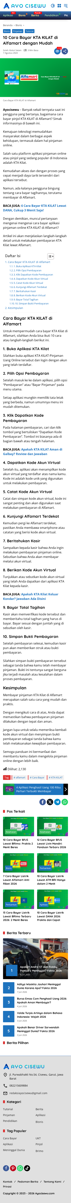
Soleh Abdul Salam (12, 50)
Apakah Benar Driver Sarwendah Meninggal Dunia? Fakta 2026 (38, 1029)
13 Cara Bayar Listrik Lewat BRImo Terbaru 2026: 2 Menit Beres (17, 916)
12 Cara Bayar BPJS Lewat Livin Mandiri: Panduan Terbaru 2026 (51, 843)
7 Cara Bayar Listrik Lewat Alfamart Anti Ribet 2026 (16, 879)
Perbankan (45, 868)
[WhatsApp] (65, 802)
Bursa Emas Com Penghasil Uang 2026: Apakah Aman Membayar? (42, 1000)
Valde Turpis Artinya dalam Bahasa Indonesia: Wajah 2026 (39, 1014)
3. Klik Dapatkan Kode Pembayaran (33, 274)
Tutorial (30, 31)
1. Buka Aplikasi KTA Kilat (27, 266)
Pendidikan (10, 1121)
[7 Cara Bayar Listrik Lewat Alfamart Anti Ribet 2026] (18, 863)
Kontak (7, 1181)
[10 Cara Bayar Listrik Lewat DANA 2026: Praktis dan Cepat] (52, 899)
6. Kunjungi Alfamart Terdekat (30, 287)
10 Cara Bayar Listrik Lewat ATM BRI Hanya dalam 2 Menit (51, 879)
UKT (38, 1138)
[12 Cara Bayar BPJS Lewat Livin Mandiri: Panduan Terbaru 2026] (52, 826)
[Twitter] (50, 802)
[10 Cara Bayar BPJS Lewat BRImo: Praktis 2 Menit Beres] (18, 826)
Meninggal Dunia (14, 1150)
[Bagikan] (65, 51)
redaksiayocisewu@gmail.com (28, 1093)
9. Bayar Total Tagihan (26, 299)
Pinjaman (17, 31)
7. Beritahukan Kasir (25, 291)
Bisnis (7, 31)
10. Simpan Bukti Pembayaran (32, 303)
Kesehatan (11, 831)
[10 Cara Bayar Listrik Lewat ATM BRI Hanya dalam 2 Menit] (52, 863)
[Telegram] (57, 802)
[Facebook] (42, 802)
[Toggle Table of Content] (48, 256)
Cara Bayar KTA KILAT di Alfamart (29, 262)
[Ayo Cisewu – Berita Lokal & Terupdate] (25, 5)
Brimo (39, 1151)
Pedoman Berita (28, 1181)
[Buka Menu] (59, 5)
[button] (53, 5)
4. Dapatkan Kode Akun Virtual (31, 278)
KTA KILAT (56, 777)
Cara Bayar (38, 777)
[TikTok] (27, 1168)
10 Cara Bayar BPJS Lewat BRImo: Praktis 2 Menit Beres (18, 843)
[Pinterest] (13, 1168)
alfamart (20, 777)
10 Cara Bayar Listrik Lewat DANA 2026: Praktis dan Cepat (50, 916)
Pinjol (39, 1144)
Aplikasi (44, 904)
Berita (39, 1109)
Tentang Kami (52, 1181)
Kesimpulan (15, 308)
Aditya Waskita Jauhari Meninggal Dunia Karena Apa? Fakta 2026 (39, 986)
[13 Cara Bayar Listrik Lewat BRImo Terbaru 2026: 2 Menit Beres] (18, 899)
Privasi (7, 1186)
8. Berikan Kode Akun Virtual (29, 295)
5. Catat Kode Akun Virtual (28, 283)
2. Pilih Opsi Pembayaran (27, 270)
